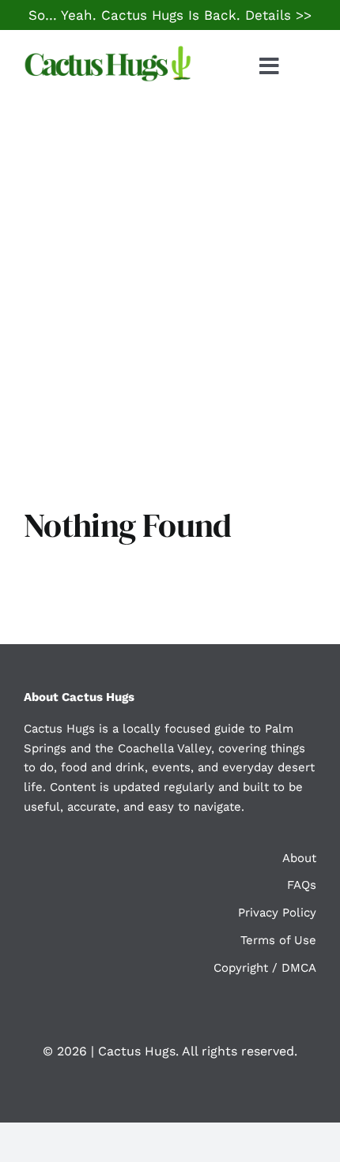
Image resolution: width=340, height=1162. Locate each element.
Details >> (278, 15)
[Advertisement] (170, 280)
